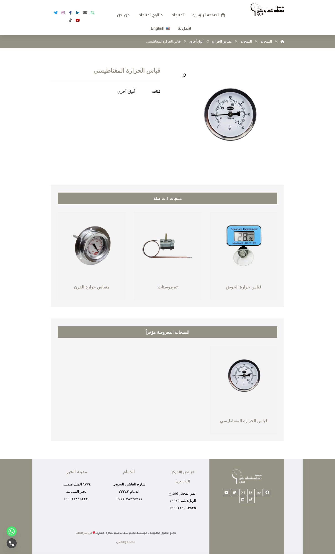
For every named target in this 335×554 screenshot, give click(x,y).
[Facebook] (70, 12)
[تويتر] (92, 12)
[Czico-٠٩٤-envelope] (242, 492)
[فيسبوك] (77, 20)
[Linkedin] (242, 499)
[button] (184, 75)
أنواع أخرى (126, 91)
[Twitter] (55, 12)
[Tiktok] (251, 499)
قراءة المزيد (229, 297)
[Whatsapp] (259, 492)
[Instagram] (63, 12)
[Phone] (12, 543)
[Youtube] (226, 492)
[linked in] (77, 12)
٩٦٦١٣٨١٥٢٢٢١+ (76, 499)
